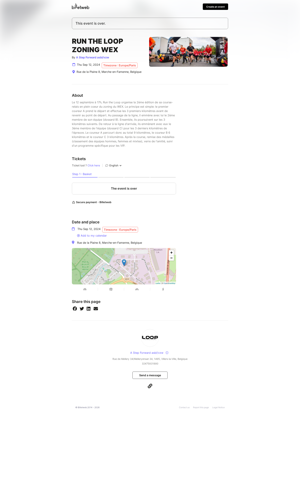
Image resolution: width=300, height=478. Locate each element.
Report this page (201, 407)
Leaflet (158, 283)
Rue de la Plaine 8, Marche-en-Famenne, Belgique (109, 242)
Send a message (150, 375)
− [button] (171, 258)
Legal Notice (218, 407)
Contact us (184, 407)
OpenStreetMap (169, 283)
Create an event (215, 6)
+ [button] (171, 252)
